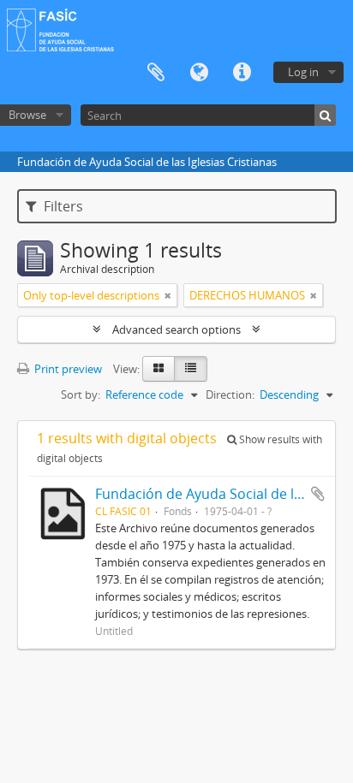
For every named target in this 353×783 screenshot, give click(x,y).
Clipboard (156, 72)
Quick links (241, 72)
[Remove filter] (168, 295)
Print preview (67, 369)
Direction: (230, 394)
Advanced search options (176, 329)
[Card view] (158, 369)
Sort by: (80, 394)
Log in (303, 72)
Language (198, 72)
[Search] (325, 115)
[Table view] (190, 369)
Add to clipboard (317, 493)
